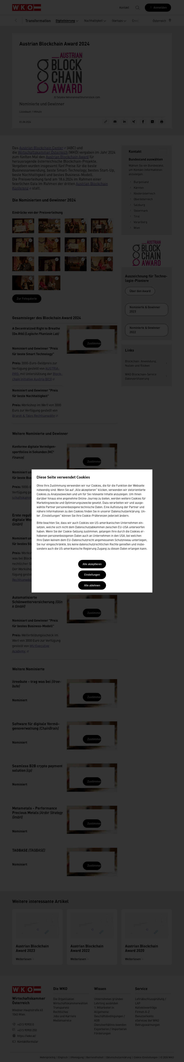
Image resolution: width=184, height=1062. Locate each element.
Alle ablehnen (92, 585)
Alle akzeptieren (92, 564)
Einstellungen (92, 575)
